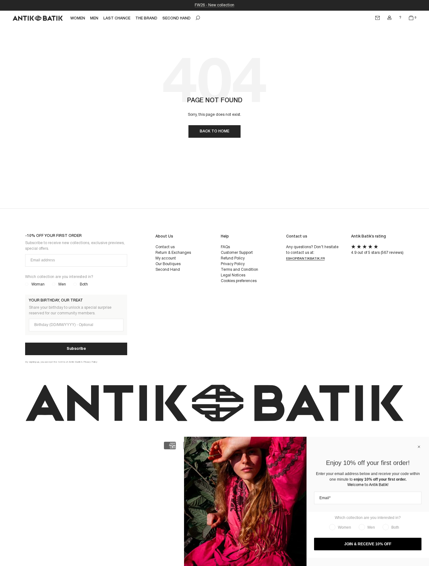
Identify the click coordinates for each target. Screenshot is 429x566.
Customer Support (237, 252)
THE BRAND (146, 18)
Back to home (214, 131)
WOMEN (77, 18)
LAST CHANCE (116, 18)
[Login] (389, 18)
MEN (94, 18)
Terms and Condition (239, 269)
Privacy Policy (233, 264)
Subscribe (76, 348)
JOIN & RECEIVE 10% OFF (367, 544)
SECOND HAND (176, 18)
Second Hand (167, 269)
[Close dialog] (418, 446)
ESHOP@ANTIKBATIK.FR (305, 258)
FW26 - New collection (214, 5)
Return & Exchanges (173, 252)
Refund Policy (233, 258)
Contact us (165, 247)
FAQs (225, 247)
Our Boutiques (168, 264)
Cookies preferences (239, 281)
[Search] (198, 18)
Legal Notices (233, 275)
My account (165, 258)
